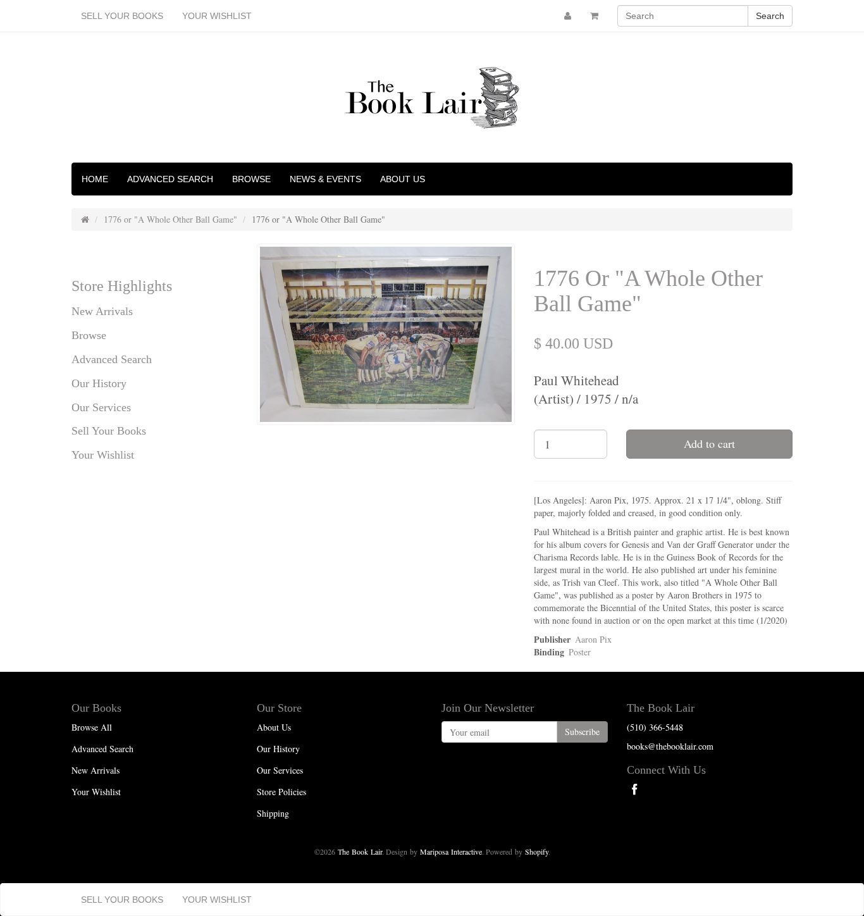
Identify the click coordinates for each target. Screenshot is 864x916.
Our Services (101, 407)
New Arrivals (102, 311)
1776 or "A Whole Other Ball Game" (170, 219)
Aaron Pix (593, 639)
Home (95, 179)
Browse (251, 179)
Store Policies (281, 792)
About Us (402, 179)
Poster (580, 652)
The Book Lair (360, 851)
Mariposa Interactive (451, 851)
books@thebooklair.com (670, 746)
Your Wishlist (217, 16)
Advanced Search (170, 179)
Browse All (91, 727)
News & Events (325, 179)
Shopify (536, 851)
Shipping (273, 813)
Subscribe (582, 732)
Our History (99, 383)
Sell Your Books (122, 16)
